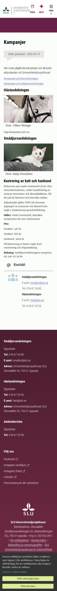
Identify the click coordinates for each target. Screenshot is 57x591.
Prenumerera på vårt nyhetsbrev (21, 483)
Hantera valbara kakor (14, 571)
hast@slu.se (37, 300)
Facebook (9, 459)
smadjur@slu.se (39, 282)
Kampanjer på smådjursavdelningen (24, 83)
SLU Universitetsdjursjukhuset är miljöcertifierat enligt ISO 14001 (28, 549)
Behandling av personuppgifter (25, 545)
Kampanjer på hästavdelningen (21, 78)
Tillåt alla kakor (28, 586)
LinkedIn (8, 477)
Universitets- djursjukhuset (21, 11)
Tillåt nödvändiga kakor (28, 578)
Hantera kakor (39, 540)
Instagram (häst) (13, 471)
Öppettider (9, 348)
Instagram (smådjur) (15, 465)
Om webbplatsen (19, 540)
